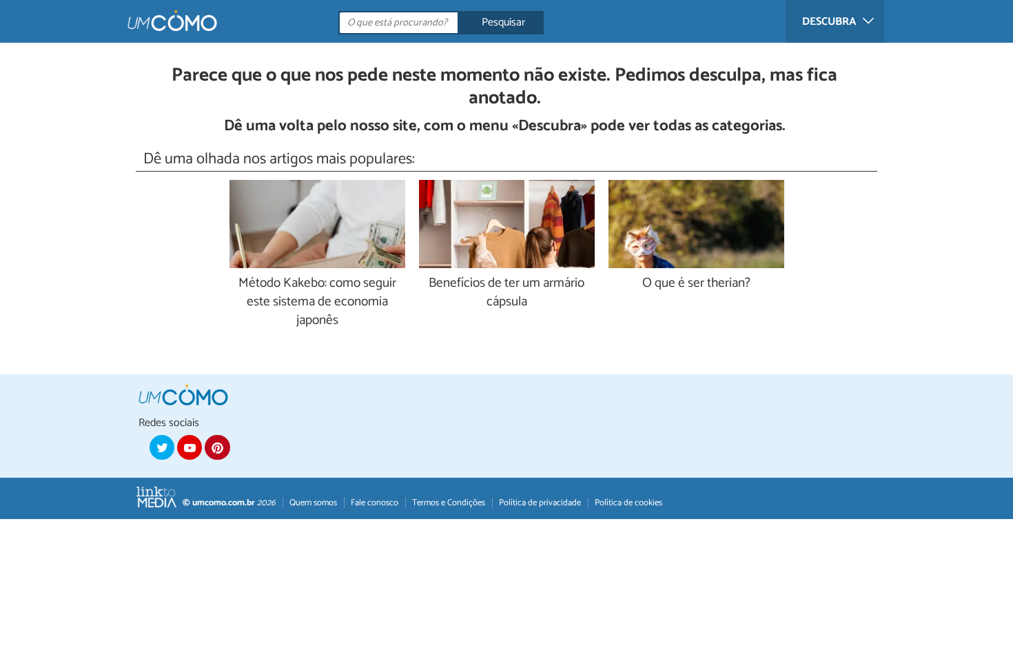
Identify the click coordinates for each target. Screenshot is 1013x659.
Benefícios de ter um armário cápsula (506, 293)
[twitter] (162, 447)
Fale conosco (374, 503)
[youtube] (189, 447)
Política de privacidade (540, 503)
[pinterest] (217, 447)
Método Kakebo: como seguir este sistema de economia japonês (317, 302)
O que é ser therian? (696, 283)
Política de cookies (628, 503)
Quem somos (313, 503)
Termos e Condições (448, 503)
